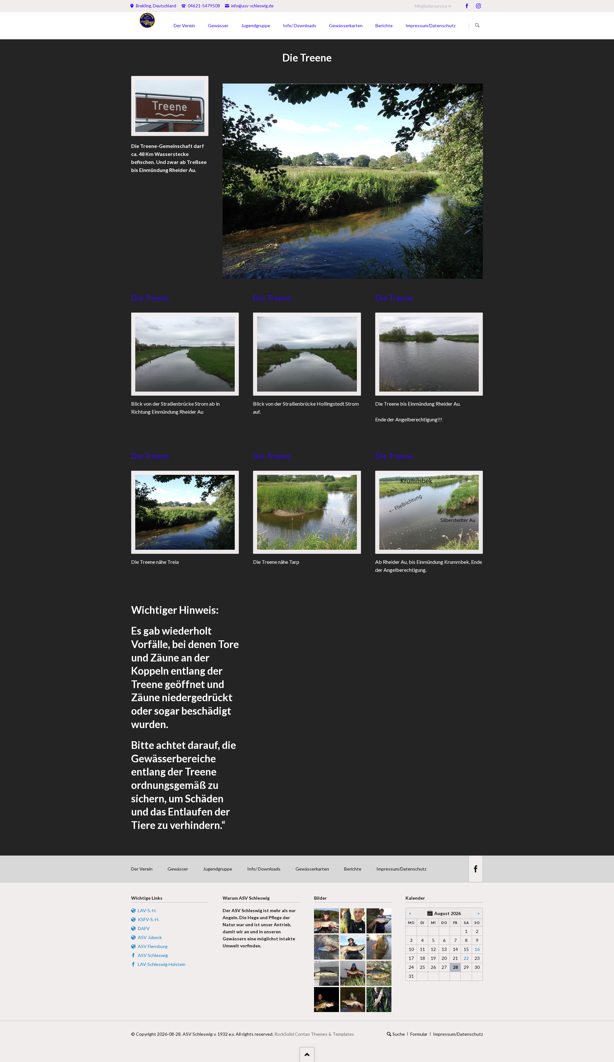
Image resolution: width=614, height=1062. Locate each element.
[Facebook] (467, 6)
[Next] (469, 181)
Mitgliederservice (431, 6)
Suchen (477, 25)
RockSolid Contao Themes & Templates (314, 1034)
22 (466, 958)
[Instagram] (478, 6)
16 (477, 949)
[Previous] (236, 181)
